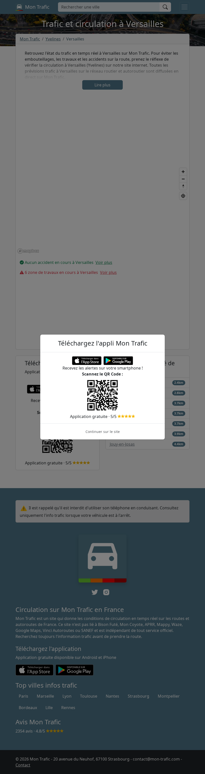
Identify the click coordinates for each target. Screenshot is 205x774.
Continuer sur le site (103, 431)
